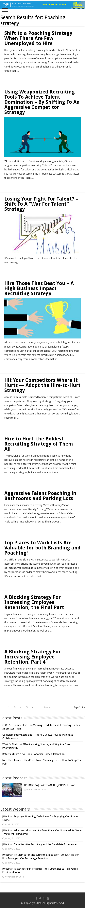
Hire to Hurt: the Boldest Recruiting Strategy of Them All (38, 444)
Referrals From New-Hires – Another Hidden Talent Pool (33, 754)
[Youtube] (48, 898)
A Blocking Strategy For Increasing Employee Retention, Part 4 (32, 657)
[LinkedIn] (44, 898)
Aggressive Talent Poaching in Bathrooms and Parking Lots (40, 495)
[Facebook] (36, 898)
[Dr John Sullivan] (42, 5)
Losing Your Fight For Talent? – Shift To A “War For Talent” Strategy (41, 204)
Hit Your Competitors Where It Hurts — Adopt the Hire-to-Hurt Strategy (42, 385)
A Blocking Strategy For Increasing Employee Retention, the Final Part (34, 602)
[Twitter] (40, 898)
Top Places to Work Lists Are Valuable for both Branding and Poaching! (42, 548)
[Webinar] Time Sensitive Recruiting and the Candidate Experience (39, 844)
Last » (47, 707)
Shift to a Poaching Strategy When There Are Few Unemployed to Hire (38, 38)
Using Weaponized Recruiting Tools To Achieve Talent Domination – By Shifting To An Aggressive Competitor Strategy (42, 102)
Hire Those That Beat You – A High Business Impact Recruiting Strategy (39, 288)
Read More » (13, 77)
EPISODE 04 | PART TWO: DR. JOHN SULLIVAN (50, 785)
